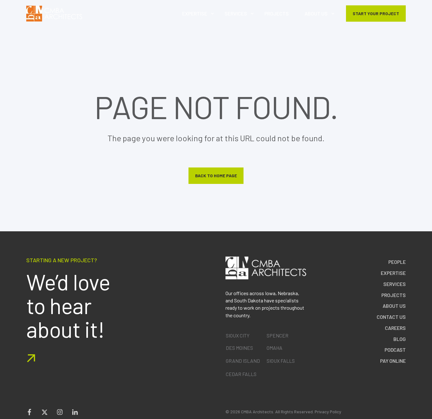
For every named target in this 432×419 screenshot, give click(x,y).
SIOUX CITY (238, 335)
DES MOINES (239, 348)
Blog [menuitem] (399, 339)
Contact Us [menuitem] (391, 317)
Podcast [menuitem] (395, 350)
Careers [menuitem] (395, 328)
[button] (427, 414)
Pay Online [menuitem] (393, 361)
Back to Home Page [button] (216, 175)
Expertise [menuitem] (393, 273)
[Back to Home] (54, 13)
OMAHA (274, 348)
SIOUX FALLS (281, 361)
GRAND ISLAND (243, 361)
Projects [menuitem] (393, 295)
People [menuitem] (397, 262)
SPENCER (277, 335)
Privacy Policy (328, 411)
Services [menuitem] (394, 284)
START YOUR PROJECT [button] (376, 13)
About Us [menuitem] (394, 306)
